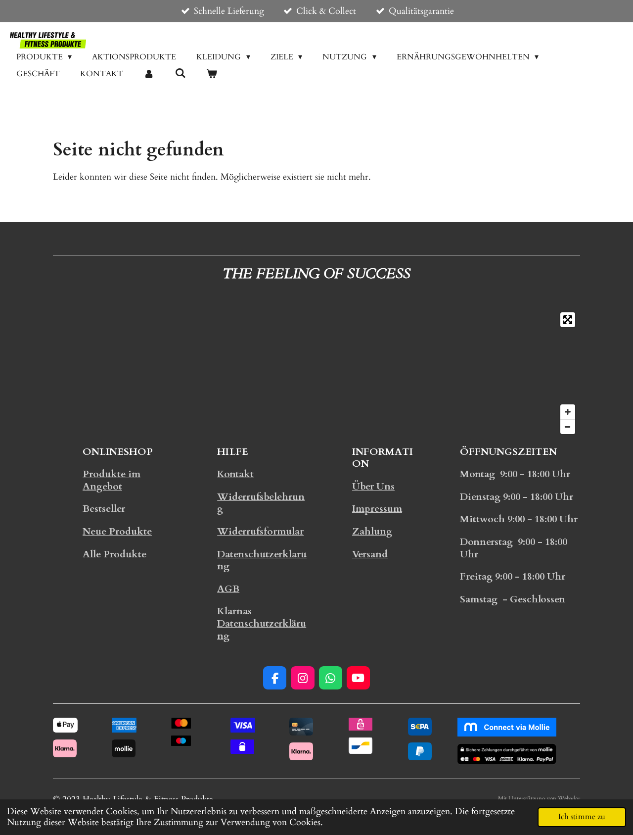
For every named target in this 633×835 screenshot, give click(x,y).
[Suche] (180, 73)
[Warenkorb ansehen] (212, 73)
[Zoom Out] (567, 426)
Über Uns (373, 486)
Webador (569, 798)
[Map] (316, 373)
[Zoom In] (567, 411)
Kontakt (235, 474)
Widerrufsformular (260, 531)
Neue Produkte (117, 531)
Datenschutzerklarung (262, 560)
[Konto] (149, 73)
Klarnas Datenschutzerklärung (261, 623)
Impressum (377, 508)
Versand (370, 554)
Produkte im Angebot (111, 480)
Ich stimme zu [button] (581, 816)
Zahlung (372, 531)
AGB (228, 589)
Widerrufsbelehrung (261, 503)
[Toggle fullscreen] (567, 319)
